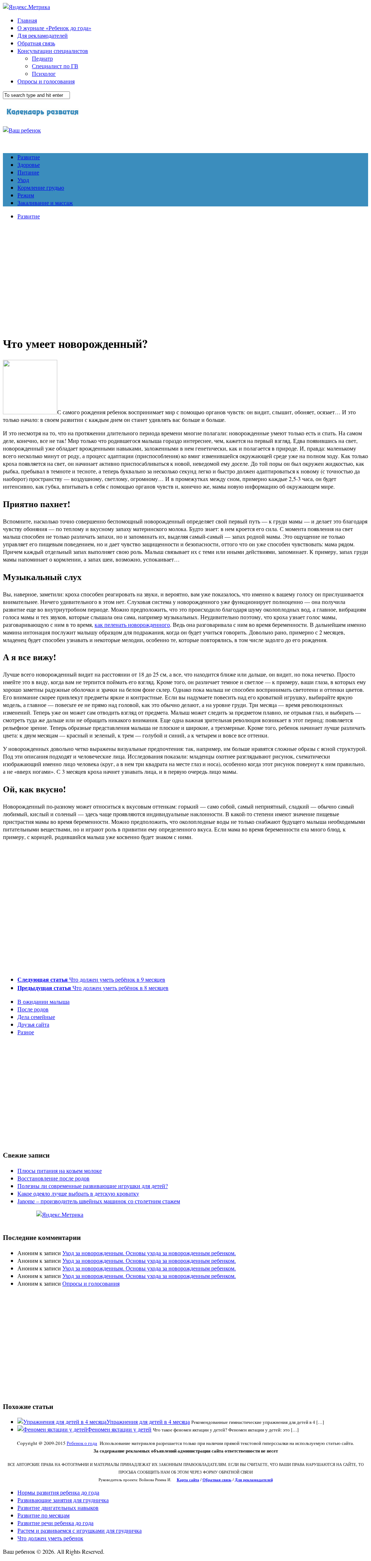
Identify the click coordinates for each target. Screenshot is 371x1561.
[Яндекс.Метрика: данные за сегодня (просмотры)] (59, 1214)
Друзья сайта (33, 1024)
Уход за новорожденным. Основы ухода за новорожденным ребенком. (149, 1253)
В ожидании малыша (43, 1001)
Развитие (28, 157)
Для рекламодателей (42, 35)
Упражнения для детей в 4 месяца (148, 1421)
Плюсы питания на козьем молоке (59, 1170)
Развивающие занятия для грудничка (63, 1500)
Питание (28, 172)
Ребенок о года (82, 1443)
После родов (33, 1009)
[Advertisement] (185, 276)
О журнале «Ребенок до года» (54, 28)
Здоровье (28, 164)
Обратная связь (36, 43)
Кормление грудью (40, 187)
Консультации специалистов (52, 50)
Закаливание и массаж (45, 202)
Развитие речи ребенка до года (55, 1523)
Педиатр (42, 58)
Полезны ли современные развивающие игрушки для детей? (92, 1186)
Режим (25, 195)
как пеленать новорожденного (132, 624)
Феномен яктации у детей (119, 1429)
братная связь (219, 1480)
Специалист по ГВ (55, 66)
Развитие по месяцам (43, 1515)
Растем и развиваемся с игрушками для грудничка (79, 1530)
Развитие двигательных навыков (58, 1507)
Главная (27, 20)
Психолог (44, 73)
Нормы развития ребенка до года (58, 1492)
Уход (23, 180)
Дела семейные (36, 1016)
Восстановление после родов (53, 1178)
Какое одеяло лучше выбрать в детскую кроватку (78, 1193)
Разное (25, 1032)
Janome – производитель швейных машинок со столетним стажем (98, 1201)
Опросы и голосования (46, 81)
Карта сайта (188, 1480)
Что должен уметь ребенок (50, 1538)
